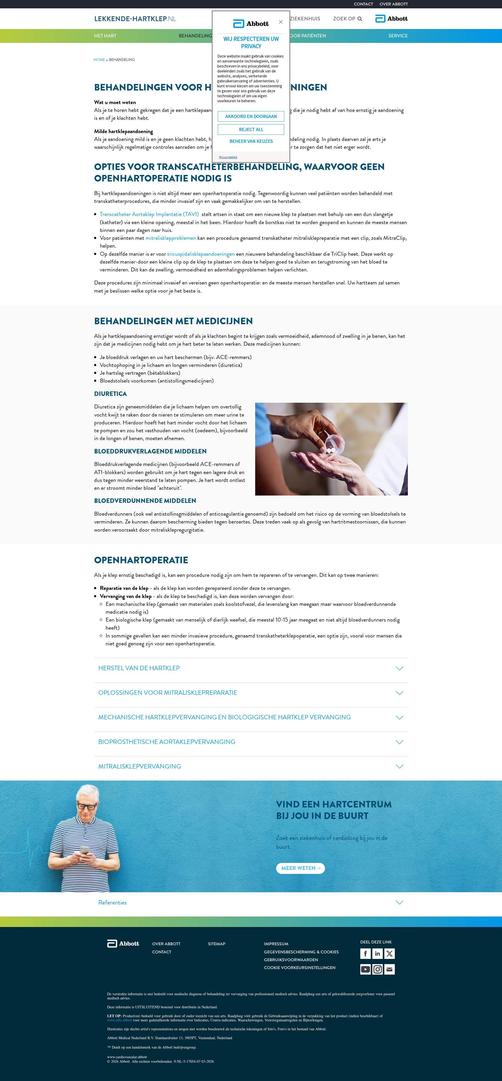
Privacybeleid (228, 157)
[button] (281, 22)
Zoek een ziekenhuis (292, 18)
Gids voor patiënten (300, 35)
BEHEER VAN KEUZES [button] (251, 141)
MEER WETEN (298, 868)
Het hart (105, 35)
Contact (363, 4)
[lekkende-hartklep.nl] (135, 18)
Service (398, 35)
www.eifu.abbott (119, 1019)
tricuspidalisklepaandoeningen (201, 254)
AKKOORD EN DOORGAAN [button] (251, 116)
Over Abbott (394, 4)
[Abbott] (391, 18)
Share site (365, 953)
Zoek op (344, 18)
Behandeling (195, 35)
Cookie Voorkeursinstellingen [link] (299, 968)
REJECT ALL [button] (251, 129)
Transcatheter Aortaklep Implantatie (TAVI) (149, 214)
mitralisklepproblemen (171, 238)
